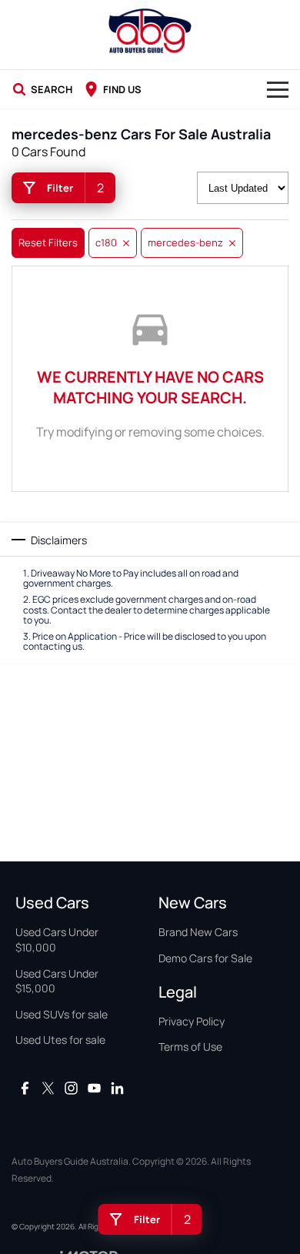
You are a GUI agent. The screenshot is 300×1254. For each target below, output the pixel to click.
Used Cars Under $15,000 (56, 981)
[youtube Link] (94, 1088)
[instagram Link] (71, 1088)
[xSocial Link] (48, 1088)
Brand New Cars (198, 932)
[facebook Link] (25, 1088)
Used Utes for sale (60, 1039)
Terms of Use (190, 1046)
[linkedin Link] (117, 1088)
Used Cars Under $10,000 (56, 940)
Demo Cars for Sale (205, 958)
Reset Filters (48, 242)
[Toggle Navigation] (277, 89)
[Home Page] (150, 31)
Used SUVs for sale (61, 1014)
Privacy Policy (191, 1021)
